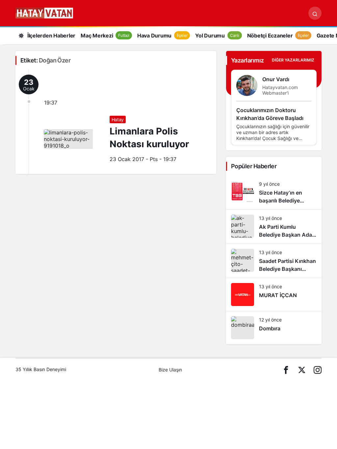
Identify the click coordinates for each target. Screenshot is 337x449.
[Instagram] (318, 369)
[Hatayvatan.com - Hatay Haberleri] (60, 12)
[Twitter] (302, 369)
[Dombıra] (274, 327)
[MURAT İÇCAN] (274, 294)
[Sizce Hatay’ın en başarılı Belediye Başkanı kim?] (274, 192)
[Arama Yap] (315, 13)
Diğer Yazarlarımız (293, 60)
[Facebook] (286, 369)
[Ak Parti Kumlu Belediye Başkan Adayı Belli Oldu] (274, 227)
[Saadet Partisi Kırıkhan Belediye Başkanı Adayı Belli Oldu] (274, 261)
